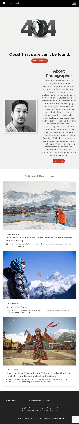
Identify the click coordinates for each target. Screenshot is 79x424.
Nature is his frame (16, 307)
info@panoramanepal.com (39, 401)
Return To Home (39, 60)
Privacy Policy (32, 414)
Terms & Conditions (45, 414)
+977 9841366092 (10, 401)
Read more (59, 161)
